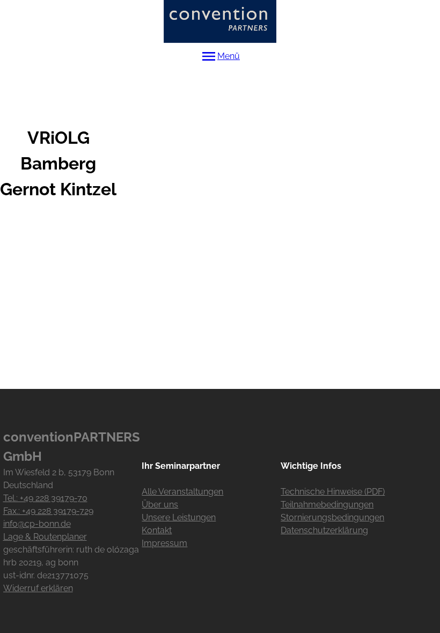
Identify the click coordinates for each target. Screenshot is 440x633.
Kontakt (157, 530)
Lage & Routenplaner (45, 537)
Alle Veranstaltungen (182, 492)
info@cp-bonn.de (37, 524)
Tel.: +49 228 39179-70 (45, 498)
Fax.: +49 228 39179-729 (48, 511)
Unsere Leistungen (179, 517)
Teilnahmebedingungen (327, 504)
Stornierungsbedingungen (332, 517)
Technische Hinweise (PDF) (333, 492)
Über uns (160, 504)
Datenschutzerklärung (324, 530)
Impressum (164, 543)
